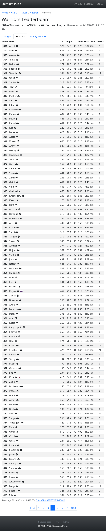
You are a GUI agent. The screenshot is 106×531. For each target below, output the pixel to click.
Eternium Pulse (11, 4)
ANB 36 (78, 3)
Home (5, 12)
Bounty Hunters (38, 36)
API (57, 522)
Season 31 (89, 3)
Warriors (20, 36)
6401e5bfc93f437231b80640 (50, 500)
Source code (45, 522)
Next (73, 507)
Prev (32, 507)
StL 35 (100, 3)
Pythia (66, 522)
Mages (7, 36)
